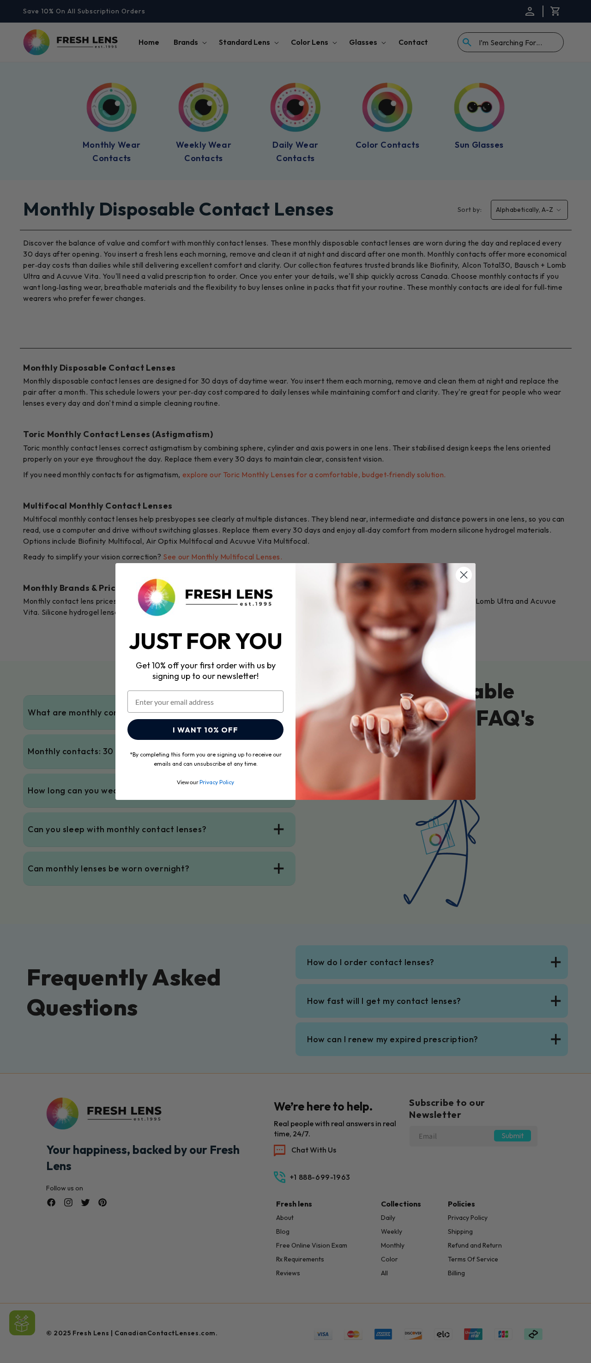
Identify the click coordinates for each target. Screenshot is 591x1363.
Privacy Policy (216, 782)
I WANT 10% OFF (205, 729)
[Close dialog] (464, 575)
